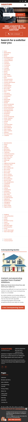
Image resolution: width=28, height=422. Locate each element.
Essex (5, 77)
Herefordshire (7, 85)
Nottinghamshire (8, 110)
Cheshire (6, 62)
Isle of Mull (7, 172)
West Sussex (7, 129)
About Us (3, 391)
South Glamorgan (9, 230)
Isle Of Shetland (8, 176)
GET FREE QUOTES (14, 419)
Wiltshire (6, 132)
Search (20, 15)
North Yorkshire (8, 106)
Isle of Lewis (7, 171)
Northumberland (8, 109)
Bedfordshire (7, 52)
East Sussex (7, 74)
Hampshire (7, 84)
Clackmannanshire (9, 154)
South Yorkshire (8, 118)
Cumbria (6, 68)
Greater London (8, 81)
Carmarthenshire (8, 216)
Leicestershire (8, 95)
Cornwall (6, 67)
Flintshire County (8, 221)
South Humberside (9, 117)
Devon (6, 71)
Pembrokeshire (8, 227)
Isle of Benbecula (8, 168)
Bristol (5, 56)
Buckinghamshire (8, 57)
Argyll (5, 146)
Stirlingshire (7, 202)
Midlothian (7, 185)
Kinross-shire (7, 180)
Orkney (6, 188)
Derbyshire (7, 70)
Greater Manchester (9, 82)
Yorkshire (6, 135)
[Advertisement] (14, 327)
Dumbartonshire (8, 155)
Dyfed (5, 219)
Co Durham (7, 65)
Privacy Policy (4, 389)
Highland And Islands (9, 163)
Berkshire (6, 54)
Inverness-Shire (8, 165)
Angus (5, 144)
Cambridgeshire (8, 59)
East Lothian (7, 158)
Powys (5, 228)
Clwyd (5, 217)
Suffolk (6, 121)
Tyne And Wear (8, 124)
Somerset (6, 115)
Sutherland (7, 204)
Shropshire (7, 113)
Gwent (6, 222)
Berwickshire (7, 151)
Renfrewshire (7, 193)
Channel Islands (8, 60)
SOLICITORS (6, 5)
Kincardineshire (8, 179)
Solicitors (3, 377)
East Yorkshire (8, 76)
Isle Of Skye (7, 177)
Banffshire (7, 149)
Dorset (6, 73)
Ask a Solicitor (5, 382)
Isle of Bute (7, 169)
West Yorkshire (8, 131)
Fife (5, 161)
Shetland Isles (7, 201)
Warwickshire (7, 126)
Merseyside (7, 99)
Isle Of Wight (7, 90)
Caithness (6, 152)
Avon (5, 51)
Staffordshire (7, 120)
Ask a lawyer (15, 34)
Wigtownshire (7, 207)
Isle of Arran (7, 166)
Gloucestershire (8, 79)
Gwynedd (6, 224)
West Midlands (8, 127)
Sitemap (3, 397)
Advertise (3, 400)
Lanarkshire (7, 183)
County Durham (8, 240)
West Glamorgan (8, 231)
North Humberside (9, 104)
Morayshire (7, 186)
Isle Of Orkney (8, 174)
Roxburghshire (8, 196)
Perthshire (6, 191)
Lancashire (7, 93)
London (6, 98)
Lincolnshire (7, 96)
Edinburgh (6, 160)
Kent (5, 92)
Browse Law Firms (5, 380)
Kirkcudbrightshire (9, 182)
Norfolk (6, 102)
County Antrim (8, 239)
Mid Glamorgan (8, 225)
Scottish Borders (8, 197)
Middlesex (6, 101)
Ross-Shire (7, 194)
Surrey (5, 123)
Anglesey (6, 214)
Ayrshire (6, 147)
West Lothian (7, 205)
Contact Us (4, 402)
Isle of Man (7, 88)
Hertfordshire (7, 87)
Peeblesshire (7, 190)
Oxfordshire (7, 112)
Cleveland (6, 63)
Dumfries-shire (8, 157)
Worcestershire (8, 134)
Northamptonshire (9, 107)
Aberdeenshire (8, 143)
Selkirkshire (7, 199)
